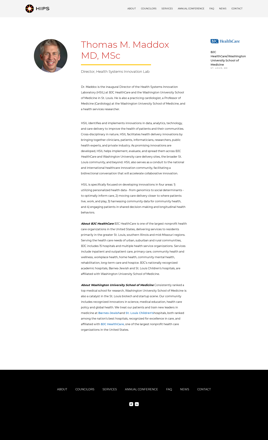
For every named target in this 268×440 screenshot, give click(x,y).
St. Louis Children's (140, 313)
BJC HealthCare (112, 324)
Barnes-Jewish (109, 313)
